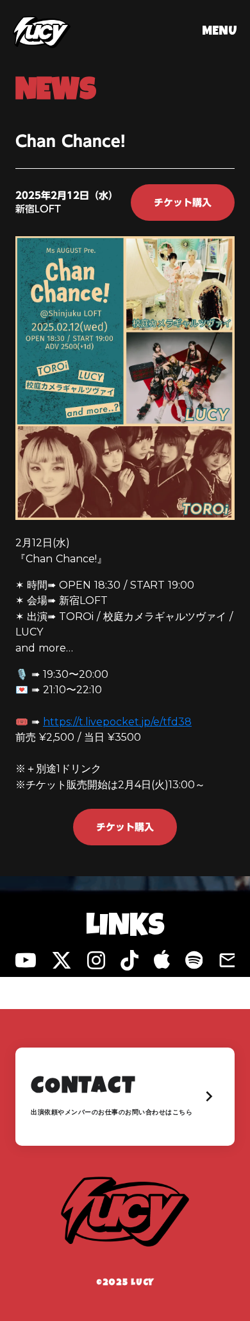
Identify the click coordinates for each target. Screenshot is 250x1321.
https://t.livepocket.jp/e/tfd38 (117, 722)
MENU (219, 32)
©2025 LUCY (125, 1283)
